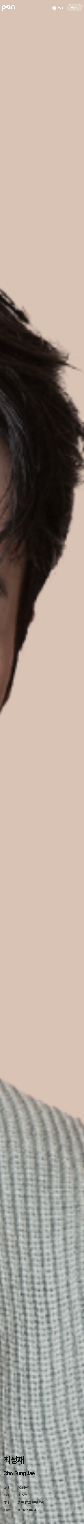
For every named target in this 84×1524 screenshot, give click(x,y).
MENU (74, 7)
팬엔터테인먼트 (8, 8)
